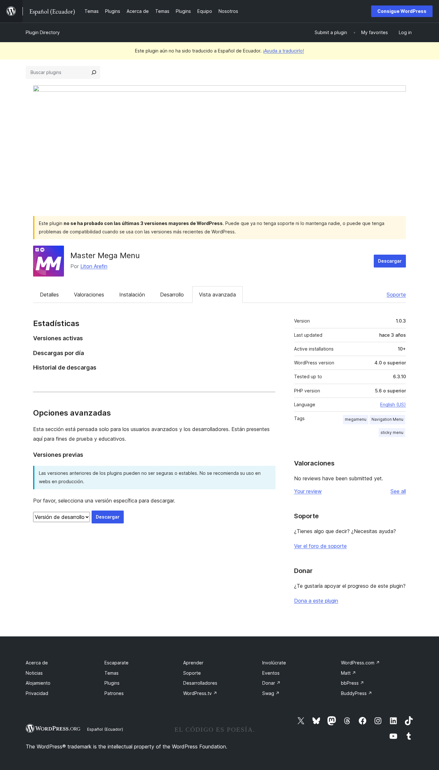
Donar (271, 683)
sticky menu (392, 432)
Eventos (271, 673)
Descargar (390, 261)
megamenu (355, 419)
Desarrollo (172, 294)
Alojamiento (38, 683)
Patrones (114, 693)
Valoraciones (89, 294)
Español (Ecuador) (105, 729)
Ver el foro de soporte (320, 546)
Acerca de (37, 662)
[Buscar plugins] (93, 72)
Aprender (193, 662)
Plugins (112, 683)
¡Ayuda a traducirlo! (283, 50)
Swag (271, 693)
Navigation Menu (387, 419)
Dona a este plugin (316, 600)
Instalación (132, 294)
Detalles (49, 294)
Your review (308, 491)
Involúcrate (274, 662)
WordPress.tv (200, 693)
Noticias (34, 673)
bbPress (352, 683)
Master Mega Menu (105, 255)
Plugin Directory (43, 32)
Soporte (396, 294)
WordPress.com (360, 662)
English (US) (393, 404)
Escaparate (116, 662)
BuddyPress (356, 693)
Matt (348, 673)
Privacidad (37, 693)
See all (398, 491)
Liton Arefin (93, 266)
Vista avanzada (217, 294)
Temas (111, 673)
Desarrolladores (200, 683)
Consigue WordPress (401, 11)
